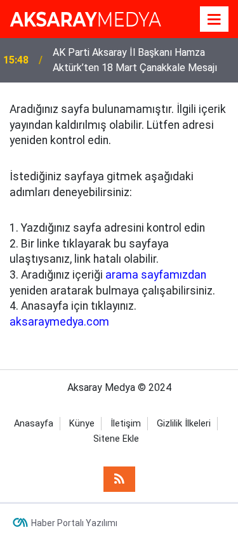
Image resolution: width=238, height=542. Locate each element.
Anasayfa (33, 423)
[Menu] (214, 20)
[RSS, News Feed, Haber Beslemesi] (119, 479)
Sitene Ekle (116, 438)
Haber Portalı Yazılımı (74, 523)
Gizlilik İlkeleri (184, 423)
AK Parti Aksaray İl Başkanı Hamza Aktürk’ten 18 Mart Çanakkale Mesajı (135, 60)
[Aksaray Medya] (85, 18)
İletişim (125, 423)
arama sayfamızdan (155, 274)
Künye (82, 423)
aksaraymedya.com (59, 321)
